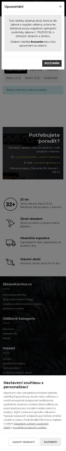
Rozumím (52, 63)
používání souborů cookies (29, 427)
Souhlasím (50, 441)
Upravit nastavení (23, 441)
